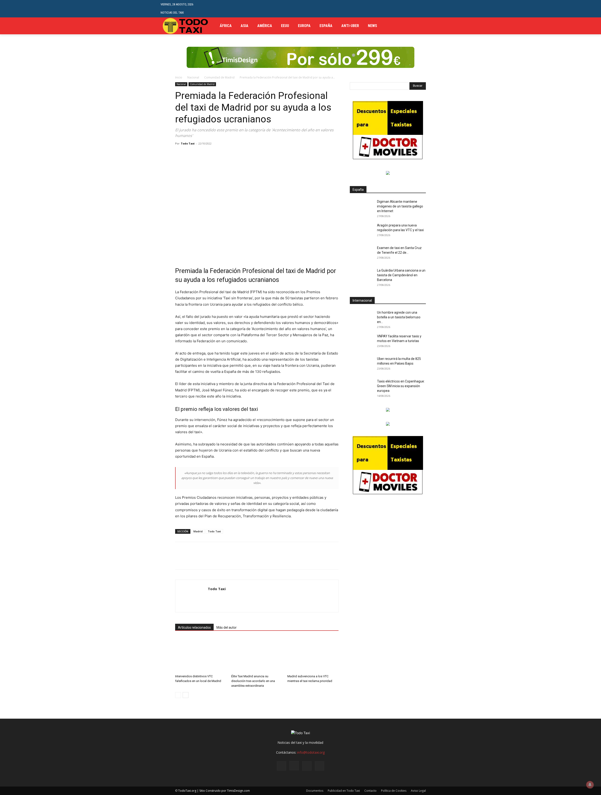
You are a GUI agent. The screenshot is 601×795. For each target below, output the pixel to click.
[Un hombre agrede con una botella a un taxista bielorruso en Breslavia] (361, 318)
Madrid (198, 531)
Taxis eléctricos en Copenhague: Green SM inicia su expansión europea (401, 386)
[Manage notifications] (590, 784)
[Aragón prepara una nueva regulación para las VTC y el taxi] (361, 231)
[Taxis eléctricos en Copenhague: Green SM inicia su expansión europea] (361, 387)
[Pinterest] (201, 154)
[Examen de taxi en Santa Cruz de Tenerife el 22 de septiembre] (361, 254)
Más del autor (226, 627)
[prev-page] (178, 695)
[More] (234, 154)
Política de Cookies (393, 791)
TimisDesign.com (238, 791)
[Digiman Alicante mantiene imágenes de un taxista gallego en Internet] (361, 207)
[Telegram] (430, 26)
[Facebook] (423, 26)
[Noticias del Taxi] (186, 25)
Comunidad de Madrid (219, 77)
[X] (437, 26)
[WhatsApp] (212, 154)
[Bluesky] (319, 766)
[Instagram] (294, 765)
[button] (436, 8)
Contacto (370, 791)
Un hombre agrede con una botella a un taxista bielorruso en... (398, 317)
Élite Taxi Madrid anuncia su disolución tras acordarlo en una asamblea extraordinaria (253, 680)
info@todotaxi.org (311, 752)
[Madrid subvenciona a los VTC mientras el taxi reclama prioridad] (313, 654)
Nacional (193, 77)
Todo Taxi (188, 143)
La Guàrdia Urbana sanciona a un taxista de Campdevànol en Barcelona (401, 275)
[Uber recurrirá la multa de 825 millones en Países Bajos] (361, 364)
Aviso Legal (418, 791)
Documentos (314, 791)
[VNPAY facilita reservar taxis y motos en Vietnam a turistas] (361, 342)
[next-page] (186, 695)
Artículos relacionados (194, 627)
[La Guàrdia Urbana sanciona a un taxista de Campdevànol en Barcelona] (361, 276)
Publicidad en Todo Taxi (344, 791)
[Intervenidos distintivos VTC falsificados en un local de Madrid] (200, 654)
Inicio (178, 77)
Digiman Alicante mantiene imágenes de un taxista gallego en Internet (400, 206)
